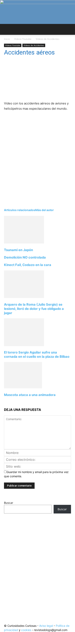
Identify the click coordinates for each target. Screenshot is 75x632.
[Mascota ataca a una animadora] (23, 387)
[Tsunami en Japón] (24, 242)
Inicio (7, 39)
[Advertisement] (37, 561)
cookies (26, 630)
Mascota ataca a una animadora (30, 395)
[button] (6, 29)
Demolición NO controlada (25, 257)
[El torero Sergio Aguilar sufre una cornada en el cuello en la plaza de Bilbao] (24, 345)
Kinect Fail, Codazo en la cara (27, 265)
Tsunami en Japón (18, 250)
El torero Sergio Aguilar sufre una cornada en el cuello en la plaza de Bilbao (36, 354)
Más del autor (44, 210)
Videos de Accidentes (47, 39)
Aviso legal (46, 625)
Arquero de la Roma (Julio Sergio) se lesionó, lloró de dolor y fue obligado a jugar (34, 308)
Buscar (8, 503)
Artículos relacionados (19, 210)
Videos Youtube (22, 39)
